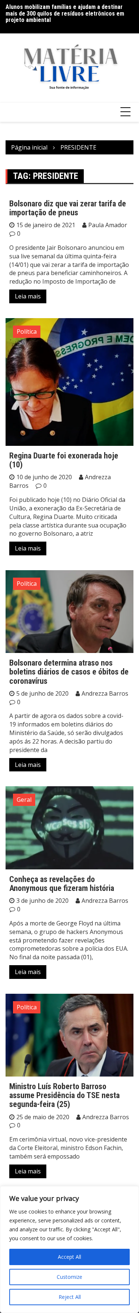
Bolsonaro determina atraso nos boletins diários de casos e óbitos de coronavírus (69, 671)
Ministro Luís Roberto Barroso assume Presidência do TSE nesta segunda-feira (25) (64, 1095)
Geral (24, 800)
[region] (69, 1249)
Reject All (70, 1296)
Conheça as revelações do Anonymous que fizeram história (61, 884)
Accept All (69, 1256)
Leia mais (28, 296)
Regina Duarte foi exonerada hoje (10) (63, 460)
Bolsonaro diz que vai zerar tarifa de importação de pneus (67, 208)
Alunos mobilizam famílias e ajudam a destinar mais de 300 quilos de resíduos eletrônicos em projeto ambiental (65, 13)
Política (27, 331)
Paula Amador (107, 225)
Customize (69, 1276)
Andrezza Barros (105, 693)
